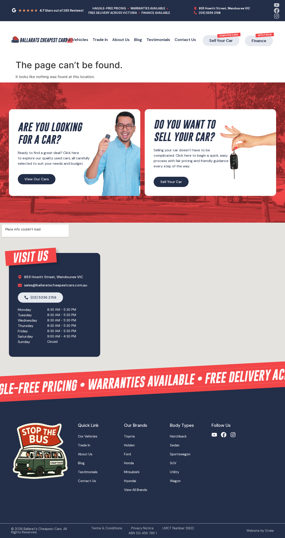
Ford (127, 454)
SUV (173, 463)
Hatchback (178, 436)
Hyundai (130, 481)
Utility (174, 472)
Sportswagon (180, 454)
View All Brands (135, 490)
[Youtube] (276, 5)
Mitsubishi (131, 472)
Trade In (100, 39)
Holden (129, 445)
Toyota (129, 436)
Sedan (174, 445)
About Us (121, 39)
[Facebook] (276, 10)
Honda (129, 463)
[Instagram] (276, 16)
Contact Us (185, 39)
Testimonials (158, 39)
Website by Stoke (260, 530)
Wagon (175, 481)
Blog (138, 39)
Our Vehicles (76, 39)
